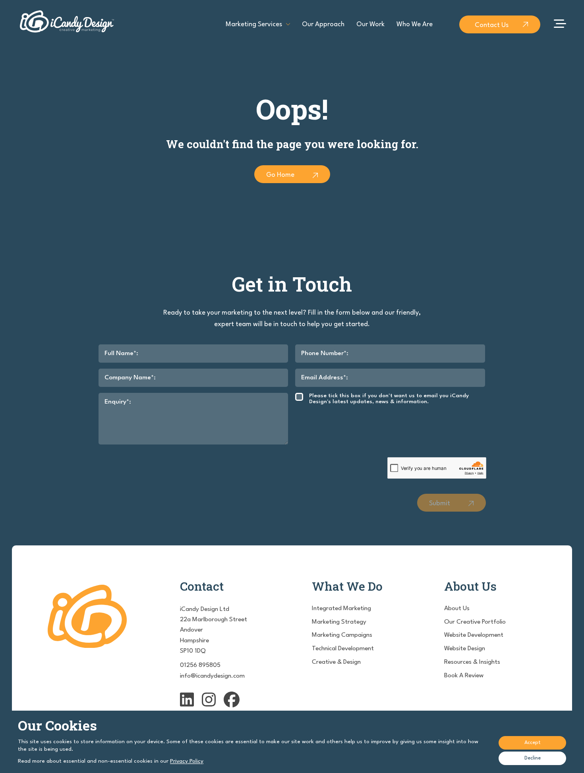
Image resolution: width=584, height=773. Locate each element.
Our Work (370, 24)
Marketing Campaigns (342, 635)
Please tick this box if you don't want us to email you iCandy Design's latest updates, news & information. (389, 398)
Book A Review (463, 676)
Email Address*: (324, 378)
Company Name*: (130, 378)
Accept (532, 742)
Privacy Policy (186, 761)
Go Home (280, 175)
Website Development (473, 635)
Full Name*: (121, 353)
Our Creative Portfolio (475, 622)
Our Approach (323, 24)
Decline (532, 758)
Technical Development (343, 648)
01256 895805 (200, 665)
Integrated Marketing (341, 608)
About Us (457, 608)
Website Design (464, 648)
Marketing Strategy (339, 622)
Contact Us (492, 25)
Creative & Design (336, 662)
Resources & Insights (472, 662)
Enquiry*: (117, 402)
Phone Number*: (324, 353)
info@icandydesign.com (212, 676)
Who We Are (414, 24)
